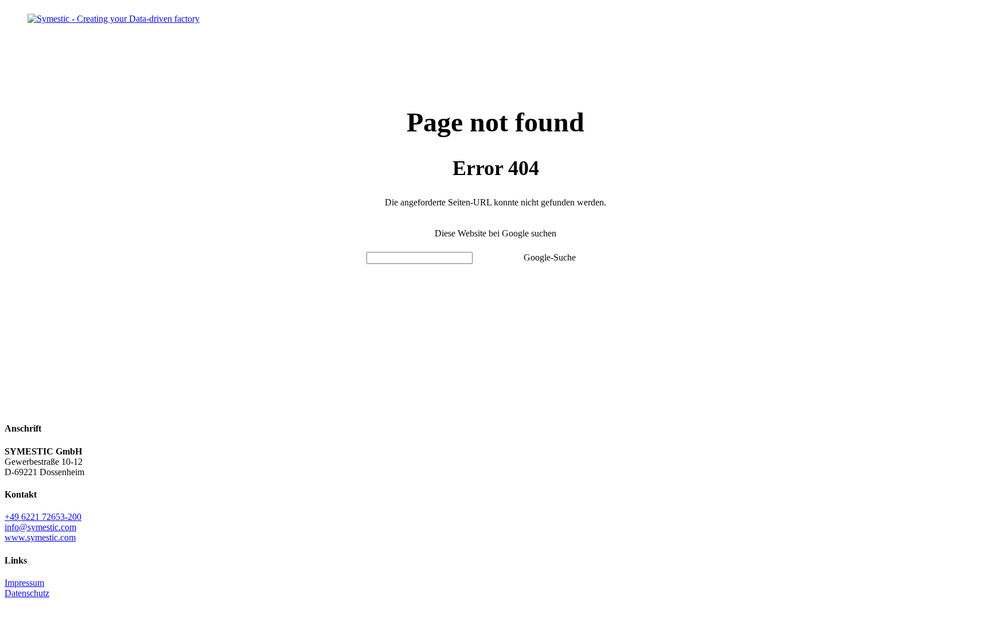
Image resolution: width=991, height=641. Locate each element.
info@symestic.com (40, 527)
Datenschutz (27, 593)
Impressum (24, 583)
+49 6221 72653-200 (43, 517)
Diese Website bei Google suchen (495, 233)
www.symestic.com (40, 537)
